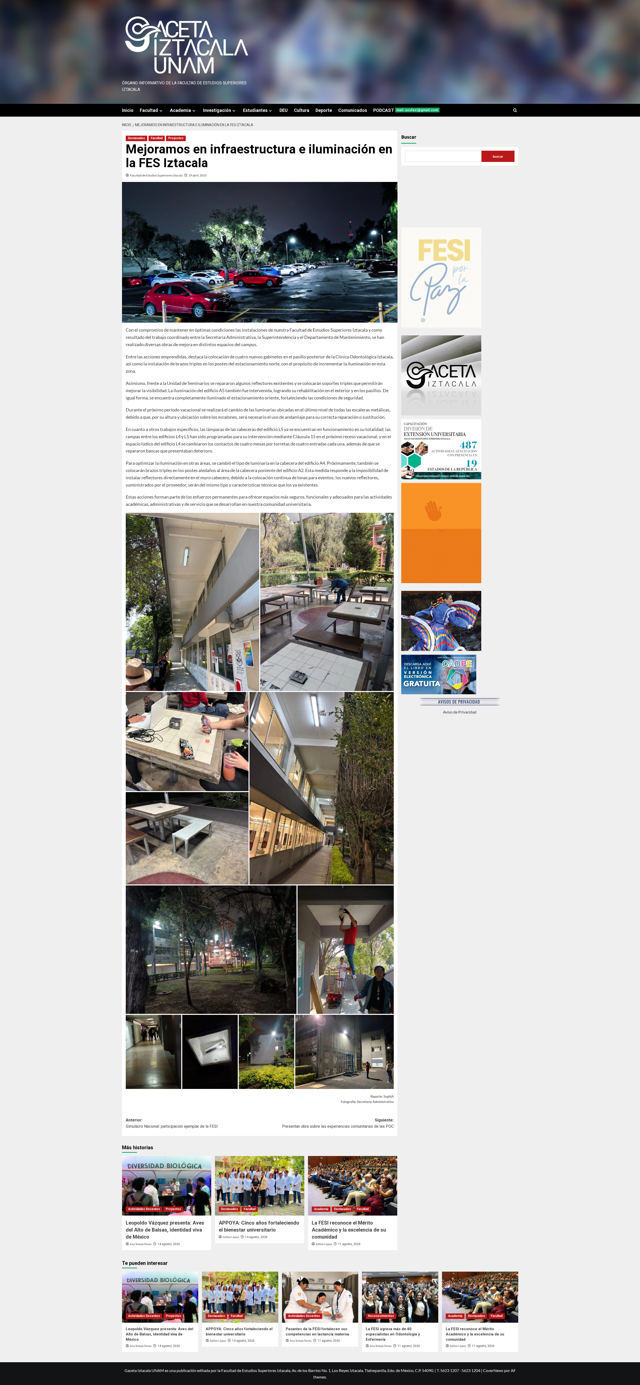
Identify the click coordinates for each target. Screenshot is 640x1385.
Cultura (301, 110)
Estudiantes (255, 110)
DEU (284, 110)
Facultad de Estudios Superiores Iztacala (156, 175)
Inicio (128, 110)
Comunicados (352, 110)
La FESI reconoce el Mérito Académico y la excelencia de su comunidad (349, 1230)
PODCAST (405, 110)
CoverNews (493, 1370)
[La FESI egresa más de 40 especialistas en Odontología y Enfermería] (400, 1297)
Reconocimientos (381, 1316)
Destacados (136, 138)
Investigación (217, 110)
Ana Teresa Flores (141, 1244)
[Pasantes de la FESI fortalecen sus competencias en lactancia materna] (320, 1297)
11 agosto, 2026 (349, 1244)
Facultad (149, 110)
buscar (498, 156)
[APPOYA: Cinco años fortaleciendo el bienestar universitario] (259, 1186)
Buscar (408, 137)
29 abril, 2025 (197, 175)
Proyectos (176, 138)
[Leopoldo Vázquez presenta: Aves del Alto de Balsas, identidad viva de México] (166, 1186)
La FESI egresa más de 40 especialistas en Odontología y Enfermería (393, 1334)
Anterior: (172, 1123)
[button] (515, 110)
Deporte (324, 110)
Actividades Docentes (144, 1209)
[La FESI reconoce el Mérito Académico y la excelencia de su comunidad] (352, 1186)
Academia (180, 110)
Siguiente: (338, 1123)
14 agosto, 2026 (169, 1244)
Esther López (231, 1237)
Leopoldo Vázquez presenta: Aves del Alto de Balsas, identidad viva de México (165, 1230)
